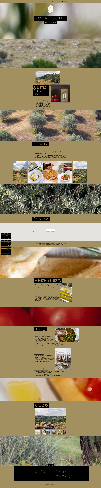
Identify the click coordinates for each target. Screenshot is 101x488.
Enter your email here (40, 244)
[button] (35, 234)
